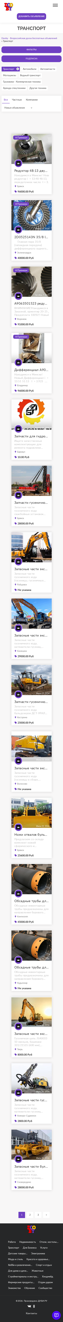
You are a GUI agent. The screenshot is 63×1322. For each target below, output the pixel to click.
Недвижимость (27, 1242)
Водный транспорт (30, 75)
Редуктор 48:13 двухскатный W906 (31, 170)
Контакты (31, 1313)
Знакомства (14, 1288)
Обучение (29, 1288)
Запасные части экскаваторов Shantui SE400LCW (31, 768)
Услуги (43, 1248)
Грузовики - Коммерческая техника (22, 82)
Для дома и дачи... (18, 1271)
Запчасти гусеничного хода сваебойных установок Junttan (31, 502)
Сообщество (45, 1288)
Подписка (31, 59)
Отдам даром (45, 1282)
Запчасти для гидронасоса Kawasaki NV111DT (31, 436)
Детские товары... (17, 1253)
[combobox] (19, 108)
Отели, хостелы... (49, 1242)
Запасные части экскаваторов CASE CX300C (31, 635)
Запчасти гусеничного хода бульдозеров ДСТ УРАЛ (31, 702)
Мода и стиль (15, 1259)
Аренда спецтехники (14, 88)
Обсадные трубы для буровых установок (31, 901)
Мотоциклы (9, 75)
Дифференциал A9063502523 (31, 370)
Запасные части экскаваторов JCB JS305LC (31, 1033)
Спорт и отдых (44, 1265)
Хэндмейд (47, 1276)
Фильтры (32, 50)
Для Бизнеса (29, 1248)
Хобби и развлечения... (20, 1265)
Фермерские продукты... (21, 1282)
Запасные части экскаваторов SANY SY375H (31, 569)
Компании (32, 99)
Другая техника (37, 88)
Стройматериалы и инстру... (23, 1276)
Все (6, 99)
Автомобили (29, 69)
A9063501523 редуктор (31, 303)
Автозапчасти (47, 69)
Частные (17, 99)
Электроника (38, 1253)
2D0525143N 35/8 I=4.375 (31, 237)
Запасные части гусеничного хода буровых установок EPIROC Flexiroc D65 (31, 1100)
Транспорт (8, 69)
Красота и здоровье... (38, 1259)
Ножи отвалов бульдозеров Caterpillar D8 (31, 834)
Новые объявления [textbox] (14, 108)
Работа (12, 1242)
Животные (37, 1271)
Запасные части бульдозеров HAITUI (31, 1166)
